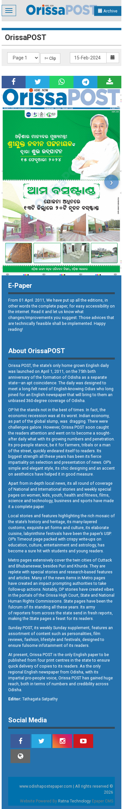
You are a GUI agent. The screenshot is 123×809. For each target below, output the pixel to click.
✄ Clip (50, 58)
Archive (109, 11)
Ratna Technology (74, 801)
